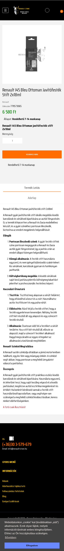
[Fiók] (54, 10)
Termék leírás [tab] (32, 187)
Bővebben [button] (10, 537)
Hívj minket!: (16, 442)
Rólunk (5, 481)
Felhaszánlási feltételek (13, 491)
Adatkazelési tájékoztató (13, 486)
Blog (4, 496)
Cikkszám (6, 106)
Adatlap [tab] (32, 197)
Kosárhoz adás (32, 154)
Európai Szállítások (10, 501)
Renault (5, 102)
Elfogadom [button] (32, 545)
